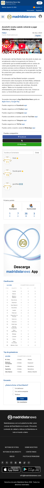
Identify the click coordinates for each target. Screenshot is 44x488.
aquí (25, 105)
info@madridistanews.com (30, 475)
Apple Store (6, 102)
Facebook (22, 137)
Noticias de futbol (12, 447)
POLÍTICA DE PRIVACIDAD (31, 456)
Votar (22, 398)
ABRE (39, 3)
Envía (37, 153)
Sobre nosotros (31, 447)
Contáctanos (31, 452)
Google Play (15, 102)
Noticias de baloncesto (12, 452)
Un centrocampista (21, 391)
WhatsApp (22, 144)
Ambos (17, 394)
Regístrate (39, 10)
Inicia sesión (30, 10)
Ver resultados (22, 402)
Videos (12, 456)
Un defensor (19, 388)
